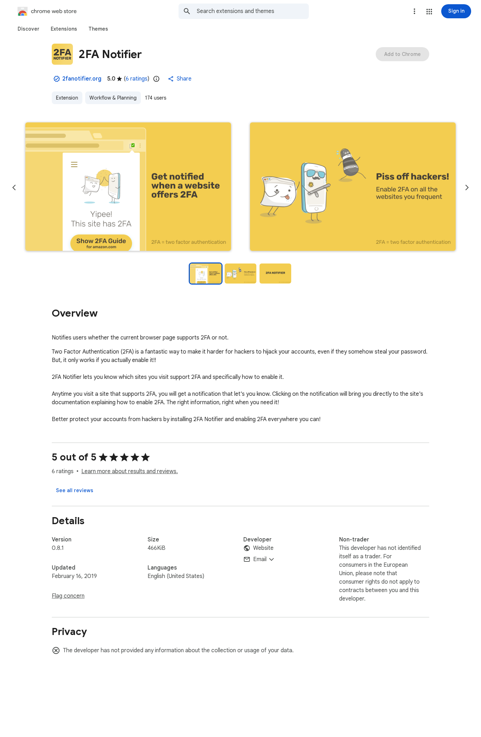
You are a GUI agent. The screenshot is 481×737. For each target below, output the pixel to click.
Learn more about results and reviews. (129, 471)
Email (260, 559)
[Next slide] (467, 187)
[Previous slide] (14, 187)
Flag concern (68, 595)
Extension (67, 98)
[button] (429, 12)
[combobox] (253, 11)
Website (263, 548)
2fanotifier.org (81, 78)
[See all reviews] (75, 490)
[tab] (28, 29)
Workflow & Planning (113, 98)
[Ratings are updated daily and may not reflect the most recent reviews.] (156, 79)
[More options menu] (414, 11)
